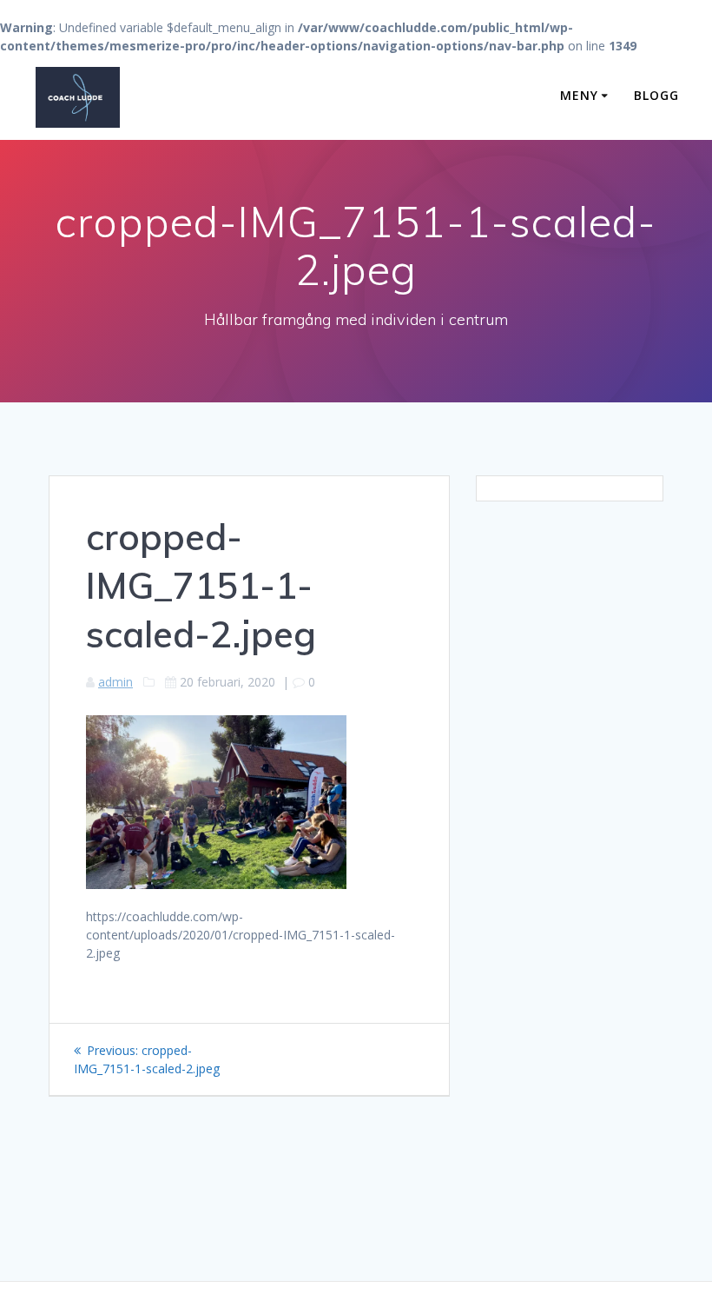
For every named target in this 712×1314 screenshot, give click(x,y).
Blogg (656, 95)
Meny (579, 95)
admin (115, 682)
